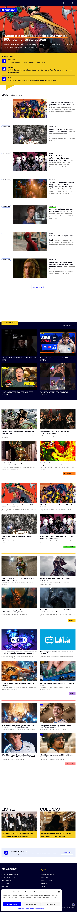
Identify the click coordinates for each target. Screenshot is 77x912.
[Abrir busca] (63, 3)
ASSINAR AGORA (67, 852)
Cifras (43, 887)
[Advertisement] (38, 305)
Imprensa (5, 886)
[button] (59, 892)
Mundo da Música (47, 881)
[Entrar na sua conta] (67, 3)
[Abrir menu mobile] (72, 3)
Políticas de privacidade (37, 908)
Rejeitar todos (31, 904)
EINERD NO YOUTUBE (68, 325)
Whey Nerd (44, 878)
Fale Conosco (6, 883)
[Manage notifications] (73, 904)
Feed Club (44, 884)
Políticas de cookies (23, 908)
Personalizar (50, 904)
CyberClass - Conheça (48, 875)
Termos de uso (7, 880)
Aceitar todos (12, 904)
